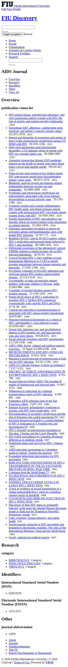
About (12, 640)
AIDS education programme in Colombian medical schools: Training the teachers (33, 451)
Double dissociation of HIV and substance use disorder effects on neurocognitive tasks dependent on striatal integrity (37, 222)
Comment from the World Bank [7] (29, 472)
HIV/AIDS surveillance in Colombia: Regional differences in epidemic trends (36, 438)
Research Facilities (19, 53)
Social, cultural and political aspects (29, 537)
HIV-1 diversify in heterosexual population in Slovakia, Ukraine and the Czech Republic (35, 432)
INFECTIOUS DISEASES (24, 563)
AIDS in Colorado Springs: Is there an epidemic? (37, 365)
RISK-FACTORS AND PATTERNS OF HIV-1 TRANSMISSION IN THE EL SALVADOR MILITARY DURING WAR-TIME (37, 466)
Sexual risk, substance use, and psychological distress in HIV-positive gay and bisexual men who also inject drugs (35, 332)
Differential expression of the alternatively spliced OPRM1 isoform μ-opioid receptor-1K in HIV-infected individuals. (37, 251)
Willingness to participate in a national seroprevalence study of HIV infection (30, 393)
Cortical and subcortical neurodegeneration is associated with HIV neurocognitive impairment (36, 311)
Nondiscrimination (19, 646)
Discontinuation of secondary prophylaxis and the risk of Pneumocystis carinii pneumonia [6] (37, 415)
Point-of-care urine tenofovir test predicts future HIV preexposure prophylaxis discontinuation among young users (36, 176)
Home (12, 40)
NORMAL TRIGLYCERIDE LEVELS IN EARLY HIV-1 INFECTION (34, 484)
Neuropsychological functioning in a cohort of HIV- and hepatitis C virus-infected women (35, 321)
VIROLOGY (16, 566)
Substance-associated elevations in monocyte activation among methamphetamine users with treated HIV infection (35, 232)
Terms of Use (22, 662)
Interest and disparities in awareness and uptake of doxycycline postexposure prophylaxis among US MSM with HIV (37, 141)
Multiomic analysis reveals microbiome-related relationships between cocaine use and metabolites (35, 186)
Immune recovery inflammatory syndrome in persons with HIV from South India (34, 409)
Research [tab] (14, 82)
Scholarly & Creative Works (25, 50)
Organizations (17, 47)
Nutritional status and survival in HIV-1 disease (36, 443)
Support (13, 56)
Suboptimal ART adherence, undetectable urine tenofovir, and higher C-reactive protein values (36, 129)
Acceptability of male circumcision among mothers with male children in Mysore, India (34, 282)
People (13, 43)
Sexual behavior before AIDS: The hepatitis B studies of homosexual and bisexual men (35, 383)
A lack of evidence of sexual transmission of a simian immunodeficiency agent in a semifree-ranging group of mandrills (35, 492)
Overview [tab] (14, 79)
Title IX (13, 649)
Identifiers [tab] (14, 85)
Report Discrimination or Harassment (30, 653)
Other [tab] (12, 88)
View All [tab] (14, 92)
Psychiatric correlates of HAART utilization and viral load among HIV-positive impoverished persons (36, 274)
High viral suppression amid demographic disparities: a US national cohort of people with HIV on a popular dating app (35, 150)
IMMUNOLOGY (19, 560)
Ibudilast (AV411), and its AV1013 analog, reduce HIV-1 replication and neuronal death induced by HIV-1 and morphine (37, 241)
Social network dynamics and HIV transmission (36, 339)
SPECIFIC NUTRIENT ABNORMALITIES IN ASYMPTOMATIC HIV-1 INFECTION (37, 373)
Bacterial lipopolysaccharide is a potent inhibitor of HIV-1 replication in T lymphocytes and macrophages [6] (36, 423)
